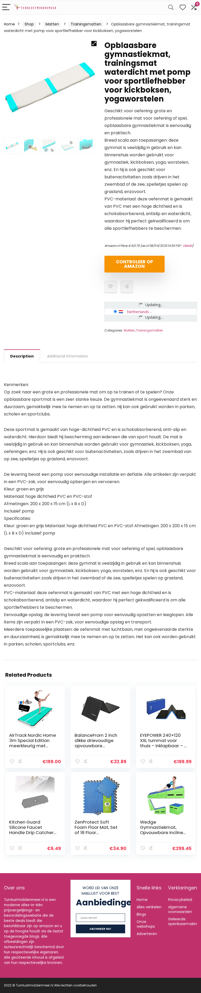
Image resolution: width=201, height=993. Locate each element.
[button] (94, 43)
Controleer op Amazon (134, 264)
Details (187, 245)
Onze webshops (146, 924)
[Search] (171, 7)
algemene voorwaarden (180, 909)
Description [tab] (22, 356)
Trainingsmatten (86, 24)
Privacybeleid (180, 899)
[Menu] (6, 7)
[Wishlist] (183, 7)
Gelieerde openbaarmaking (183, 921)
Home (9, 24)
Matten (52, 24)
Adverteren (147, 933)
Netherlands (138, 311)
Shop (29, 24)
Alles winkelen (149, 907)
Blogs (141, 914)
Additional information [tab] (67, 356)
